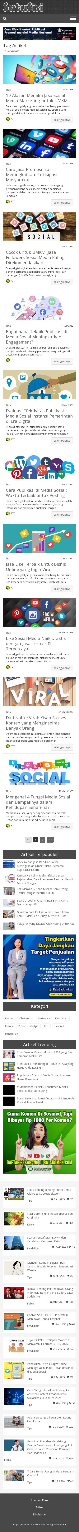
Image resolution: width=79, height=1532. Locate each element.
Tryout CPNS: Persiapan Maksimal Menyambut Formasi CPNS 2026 (48, 1342)
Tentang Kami (39, 1500)
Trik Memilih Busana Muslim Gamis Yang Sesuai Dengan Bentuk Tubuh (42, 891)
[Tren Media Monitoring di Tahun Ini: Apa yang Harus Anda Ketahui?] (11, 1066)
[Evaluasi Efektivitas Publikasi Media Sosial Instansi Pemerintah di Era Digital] (39, 390)
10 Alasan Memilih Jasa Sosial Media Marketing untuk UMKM (37, 97)
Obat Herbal (26, 1018)
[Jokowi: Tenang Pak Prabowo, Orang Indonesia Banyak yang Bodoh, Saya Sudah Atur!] (17, 1292)
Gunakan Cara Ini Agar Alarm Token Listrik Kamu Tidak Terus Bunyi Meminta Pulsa (43, 914)
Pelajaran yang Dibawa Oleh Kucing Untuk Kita (46, 923)
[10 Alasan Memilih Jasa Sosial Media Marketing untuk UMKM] (39, 74)
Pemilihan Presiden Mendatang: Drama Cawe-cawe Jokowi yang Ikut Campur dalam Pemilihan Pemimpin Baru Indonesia (49, 1447)
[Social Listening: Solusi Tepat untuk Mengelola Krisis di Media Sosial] (11, 1105)
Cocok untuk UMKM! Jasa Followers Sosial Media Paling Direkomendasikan (35, 257)
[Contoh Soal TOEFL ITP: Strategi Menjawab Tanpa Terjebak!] (17, 1321)
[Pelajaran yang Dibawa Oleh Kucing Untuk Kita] (11, 925)
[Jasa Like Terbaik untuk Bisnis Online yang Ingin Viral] (39, 543)
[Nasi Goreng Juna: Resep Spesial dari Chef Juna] (17, 1218)
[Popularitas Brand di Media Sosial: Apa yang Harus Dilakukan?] (11, 1077)
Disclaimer (39, 1514)
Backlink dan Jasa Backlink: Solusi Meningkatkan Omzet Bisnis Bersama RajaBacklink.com (40, 865)
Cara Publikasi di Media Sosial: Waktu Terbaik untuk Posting (36, 492)
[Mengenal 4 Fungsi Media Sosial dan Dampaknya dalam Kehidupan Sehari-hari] (39, 784)
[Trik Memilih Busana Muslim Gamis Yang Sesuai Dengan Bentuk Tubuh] (11, 890)
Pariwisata (44, 1018)
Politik (21, 1026)
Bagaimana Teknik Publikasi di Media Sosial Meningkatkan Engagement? (36, 337)
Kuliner (9, 1026)
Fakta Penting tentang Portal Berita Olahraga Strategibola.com (49, 1191)
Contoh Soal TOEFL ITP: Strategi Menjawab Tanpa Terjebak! (47, 1317)
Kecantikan (61, 1018)
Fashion (9, 1018)
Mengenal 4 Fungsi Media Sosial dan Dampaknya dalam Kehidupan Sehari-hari (38, 802)
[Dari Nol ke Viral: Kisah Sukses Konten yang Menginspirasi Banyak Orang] (39, 696)
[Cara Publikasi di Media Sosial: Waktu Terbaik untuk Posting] (39, 470)
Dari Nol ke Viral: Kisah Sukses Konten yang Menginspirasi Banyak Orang (36, 723)
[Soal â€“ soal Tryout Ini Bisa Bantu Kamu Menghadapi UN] (11, 902)
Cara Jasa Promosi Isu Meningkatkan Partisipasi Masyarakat (31, 174)
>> (50, 839)
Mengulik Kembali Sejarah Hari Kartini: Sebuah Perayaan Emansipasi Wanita (50, 1266)
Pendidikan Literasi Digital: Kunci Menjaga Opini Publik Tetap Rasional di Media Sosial (50, 1367)
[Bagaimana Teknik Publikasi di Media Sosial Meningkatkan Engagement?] (39, 318)
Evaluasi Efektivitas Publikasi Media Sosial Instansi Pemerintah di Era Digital (39, 416)
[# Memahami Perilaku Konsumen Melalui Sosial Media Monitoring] (11, 1093)
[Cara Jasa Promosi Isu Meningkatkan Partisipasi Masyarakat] (39, 149)
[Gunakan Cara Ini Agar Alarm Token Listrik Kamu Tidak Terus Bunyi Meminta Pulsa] (11, 914)
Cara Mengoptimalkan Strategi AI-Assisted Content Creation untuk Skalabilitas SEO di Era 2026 (48, 1394)
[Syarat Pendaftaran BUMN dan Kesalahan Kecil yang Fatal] (17, 1242)
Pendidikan (11, 1033)
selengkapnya (62, 120)
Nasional (59, 1026)
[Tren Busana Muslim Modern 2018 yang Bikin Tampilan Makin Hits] (11, 1054)
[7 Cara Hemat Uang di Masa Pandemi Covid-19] (17, 1475)
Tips (8, 89)
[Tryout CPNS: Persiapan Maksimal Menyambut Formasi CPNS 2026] (17, 1345)
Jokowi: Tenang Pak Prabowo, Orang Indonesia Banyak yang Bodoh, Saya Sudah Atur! (50, 1292)
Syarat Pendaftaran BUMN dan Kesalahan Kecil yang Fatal (46, 1239)
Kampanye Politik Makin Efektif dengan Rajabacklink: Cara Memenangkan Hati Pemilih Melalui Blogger (45, 879)
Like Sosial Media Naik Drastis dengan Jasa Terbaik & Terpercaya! (36, 643)
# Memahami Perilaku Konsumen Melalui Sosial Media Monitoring (42, 1088)
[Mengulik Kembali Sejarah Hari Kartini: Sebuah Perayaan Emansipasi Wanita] (17, 1267)
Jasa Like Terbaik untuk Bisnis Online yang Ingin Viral (36, 566)
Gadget (34, 1026)
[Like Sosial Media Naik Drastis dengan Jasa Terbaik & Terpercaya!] (39, 618)
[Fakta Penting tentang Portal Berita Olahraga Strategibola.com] (17, 1193)
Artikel (39, 1507)
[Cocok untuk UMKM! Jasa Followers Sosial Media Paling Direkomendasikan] (39, 236)
